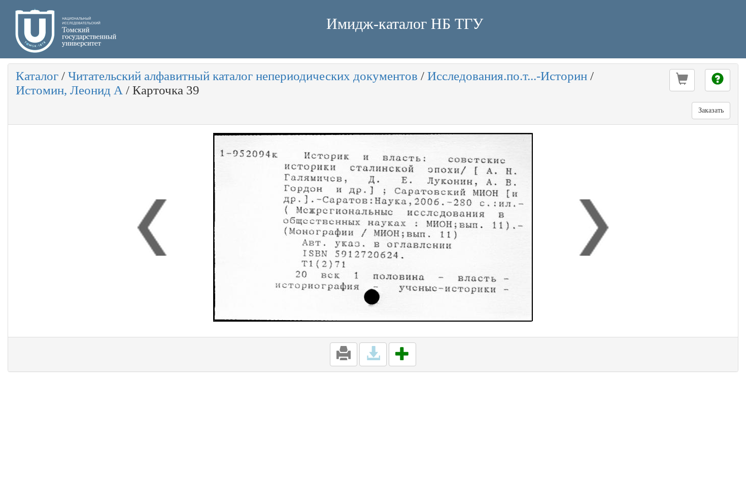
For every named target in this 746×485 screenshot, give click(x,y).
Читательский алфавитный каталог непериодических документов (243, 76)
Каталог (37, 76)
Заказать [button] (711, 110)
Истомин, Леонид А (69, 90)
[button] (682, 80)
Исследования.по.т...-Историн (507, 76)
